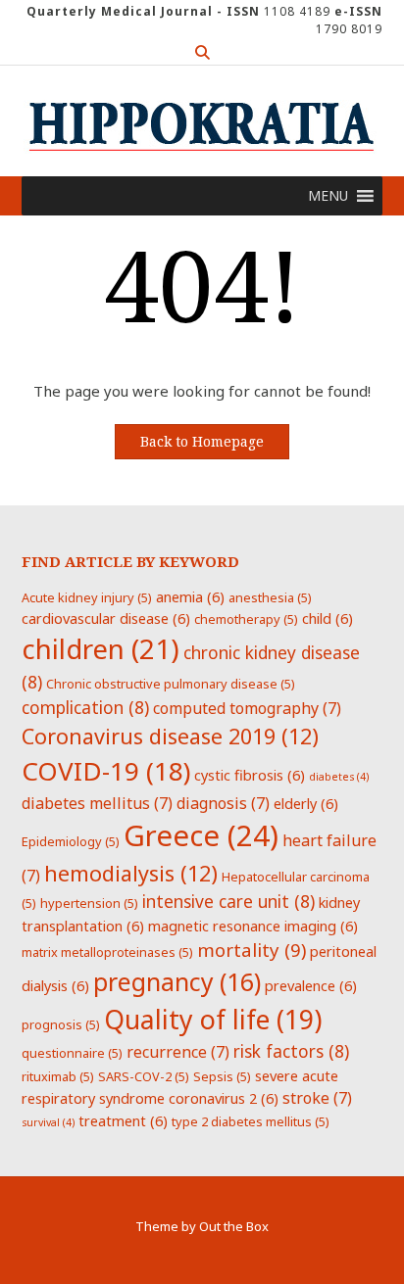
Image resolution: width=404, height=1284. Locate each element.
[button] (328, 195)
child (327, 618)
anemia (190, 596)
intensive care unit (228, 901)
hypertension (89, 903)
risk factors (291, 1051)
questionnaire (72, 1053)
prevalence (311, 985)
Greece (201, 835)
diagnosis (223, 803)
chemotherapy (246, 619)
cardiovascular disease (106, 618)
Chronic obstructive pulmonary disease (170, 683)
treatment (123, 1120)
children (100, 648)
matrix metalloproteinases (107, 952)
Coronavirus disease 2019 (170, 736)
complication (85, 707)
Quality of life (213, 1019)
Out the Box (234, 1226)
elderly (306, 803)
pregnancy (177, 981)
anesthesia (270, 597)
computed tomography (247, 708)
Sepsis (222, 1076)
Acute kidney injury (87, 597)
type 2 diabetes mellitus (250, 1121)
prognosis (61, 1024)
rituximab (58, 1076)
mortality (251, 949)
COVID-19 (106, 770)
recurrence (177, 1052)
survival (48, 1122)
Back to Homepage (202, 442)
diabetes (339, 777)
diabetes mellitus (97, 803)
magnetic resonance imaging (253, 925)
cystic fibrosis (249, 775)
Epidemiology (71, 841)
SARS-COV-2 (143, 1076)
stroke (317, 1098)
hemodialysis (131, 873)
